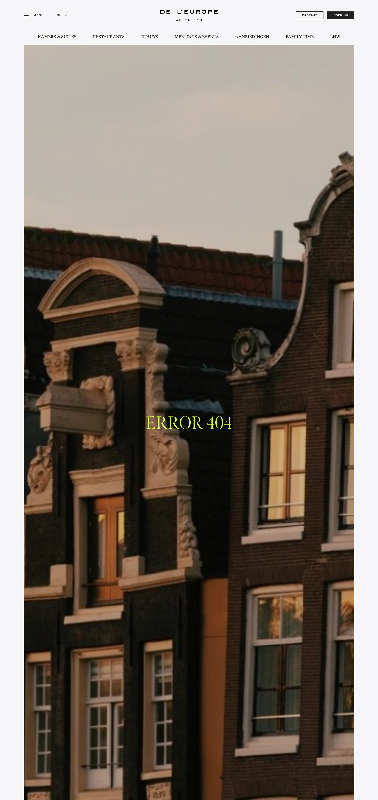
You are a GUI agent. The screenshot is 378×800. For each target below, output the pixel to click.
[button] (63, 15)
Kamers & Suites (57, 36)
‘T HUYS (149, 36)
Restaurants (109, 36)
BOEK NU (341, 15)
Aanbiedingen (252, 36)
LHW (335, 36)
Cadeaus (309, 15)
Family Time (300, 36)
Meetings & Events (197, 36)
